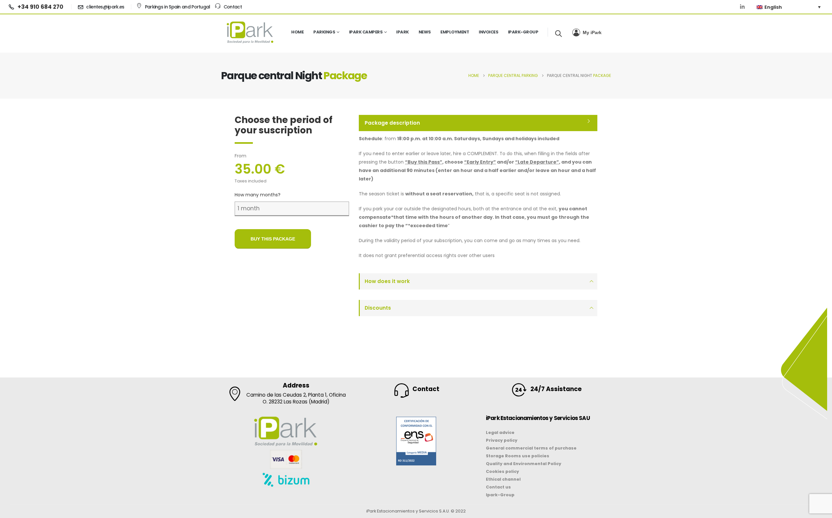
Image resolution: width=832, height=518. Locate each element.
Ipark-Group (523, 32)
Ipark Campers (366, 32)
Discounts (378, 307)
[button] (558, 33)
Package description (392, 122)
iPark (402, 32)
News (425, 32)
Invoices (488, 32)
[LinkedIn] (742, 7)
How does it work (387, 281)
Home (297, 32)
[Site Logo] (250, 32)
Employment (454, 32)
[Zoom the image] (416, 421)
